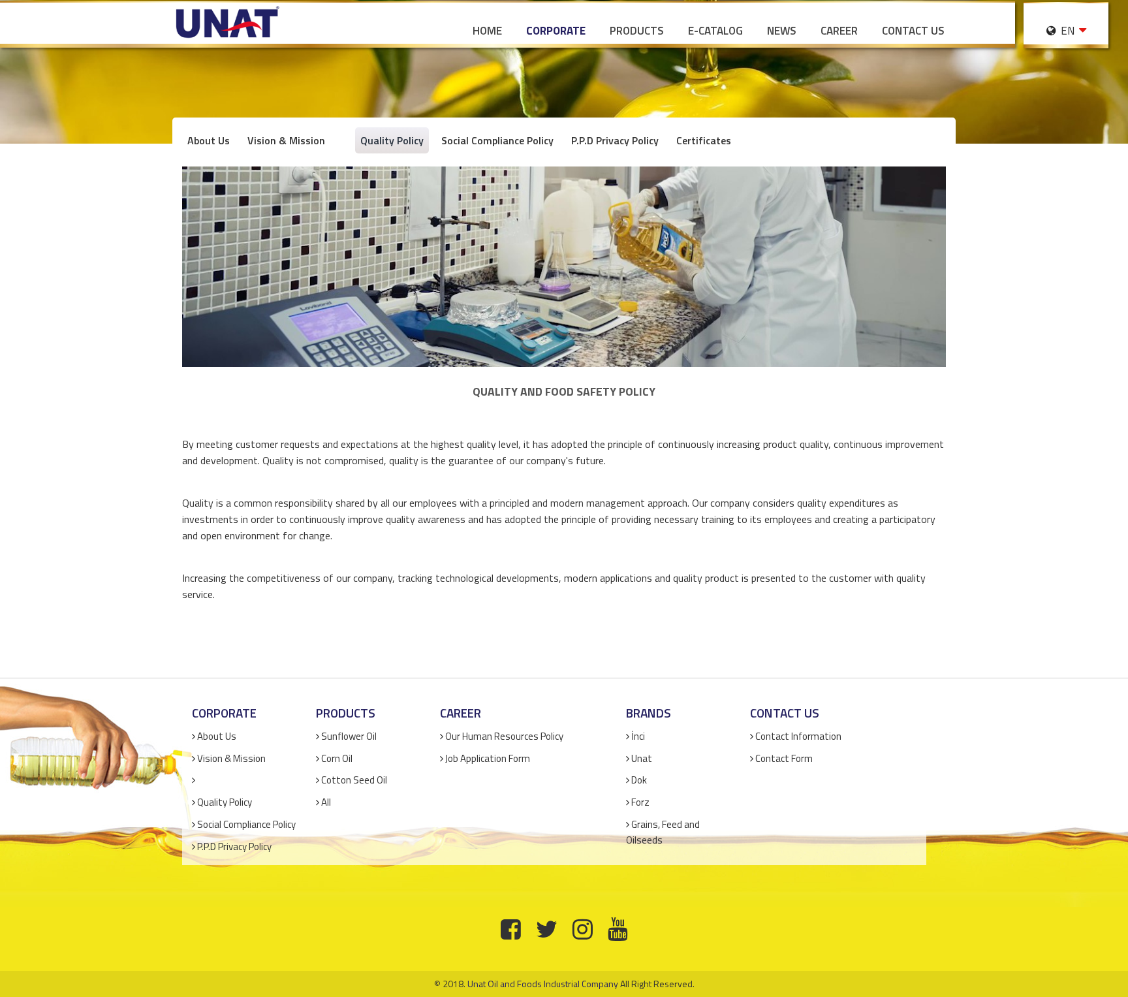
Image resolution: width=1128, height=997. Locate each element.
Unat (641, 758)
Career (839, 30)
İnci (638, 736)
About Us (208, 140)
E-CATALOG (715, 30)
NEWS (781, 30)
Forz (640, 802)
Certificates (703, 140)
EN (1066, 30)
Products (637, 30)
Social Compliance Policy (497, 140)
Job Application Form (487, 758)
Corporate (556, 30)
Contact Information (798, 736)
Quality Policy (392, 140)
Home (487, 30)
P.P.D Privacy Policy (615, 140)
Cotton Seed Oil (354, 779)
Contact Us (913, 30)
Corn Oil (336, 758)
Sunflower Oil (349, 736)
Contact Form (784, 758)
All (326, 802)
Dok (639, 779)
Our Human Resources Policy (504, 736)
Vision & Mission (286, 140)
